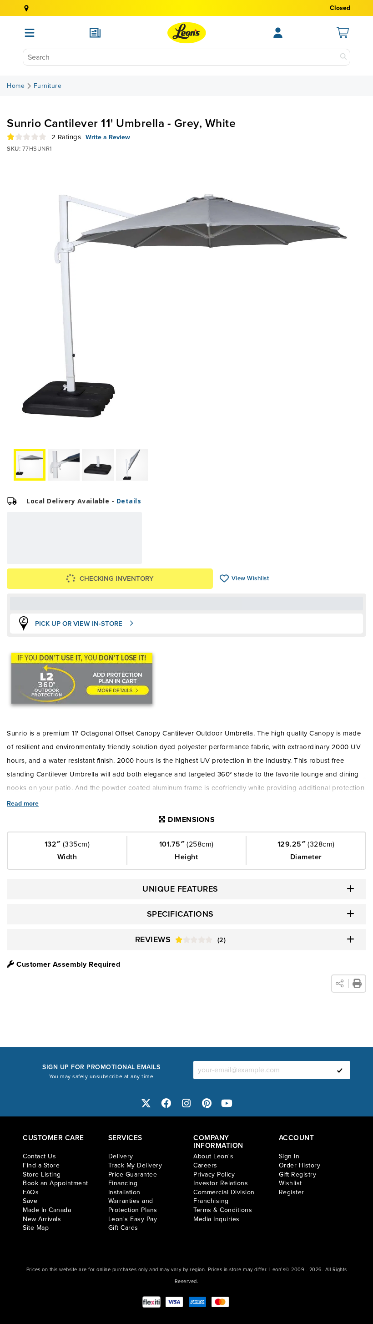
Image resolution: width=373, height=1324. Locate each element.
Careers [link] (205, 1165)
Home (16, 86)
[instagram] (186, 1103)
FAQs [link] (31, 1192)
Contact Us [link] (39, 1156)
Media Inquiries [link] (216, 1219)
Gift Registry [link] (298, 1174)
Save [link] (30, 1201)
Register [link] (291, 1192)
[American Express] (197, 1302)
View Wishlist (224, 578)
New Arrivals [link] (42, 1219)
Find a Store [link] (41, 1165)
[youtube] (227, 1103)
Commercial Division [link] (224, 1192)
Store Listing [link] (42, 1174)
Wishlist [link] (290, 1183)
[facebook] (166, 1103)
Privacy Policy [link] (214, 1174)
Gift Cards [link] (123, 1228)
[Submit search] (343, 57)
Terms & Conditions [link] (222, 1210)
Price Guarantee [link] (132, 1174)
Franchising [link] (211, 1201)
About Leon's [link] (213, 1156)
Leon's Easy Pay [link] (132, 1219)
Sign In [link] (289, 1156)
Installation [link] (124, 1192)
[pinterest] (207, 1103)
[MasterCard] (220, 1302)
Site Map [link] (36, 1228)
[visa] (174, 1302)
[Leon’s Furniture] (186, 32)
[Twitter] (146, 1103)
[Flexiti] (151, 1302)
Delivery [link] (120, 1156)
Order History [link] (300, 1165)
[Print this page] (357, 983)
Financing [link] (123, 1183)
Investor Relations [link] (220, 1183)
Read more (23, 803)
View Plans (114, 557)
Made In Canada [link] (47, 1210)
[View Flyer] (95, 32)
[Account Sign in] (278, 33)
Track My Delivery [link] (135, 1165)
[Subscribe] (340, 1070)
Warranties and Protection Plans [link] (132, 1205)
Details (128, 501)
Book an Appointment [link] (55, 1183)
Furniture (48, 86)
